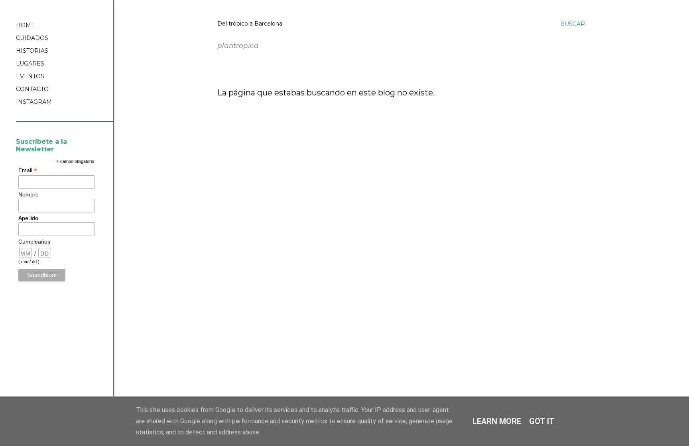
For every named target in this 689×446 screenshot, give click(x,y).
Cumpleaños (34, 241)
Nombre (28, 194)
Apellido (28, 218)
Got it (542, 421)
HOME (25, 25)
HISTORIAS (32, 50)
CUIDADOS (32, 38)
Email (27, 170)
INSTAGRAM (34, 101)
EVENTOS (30, 76)
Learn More (496, 421)
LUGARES (30, 63)
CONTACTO (32, 89)
